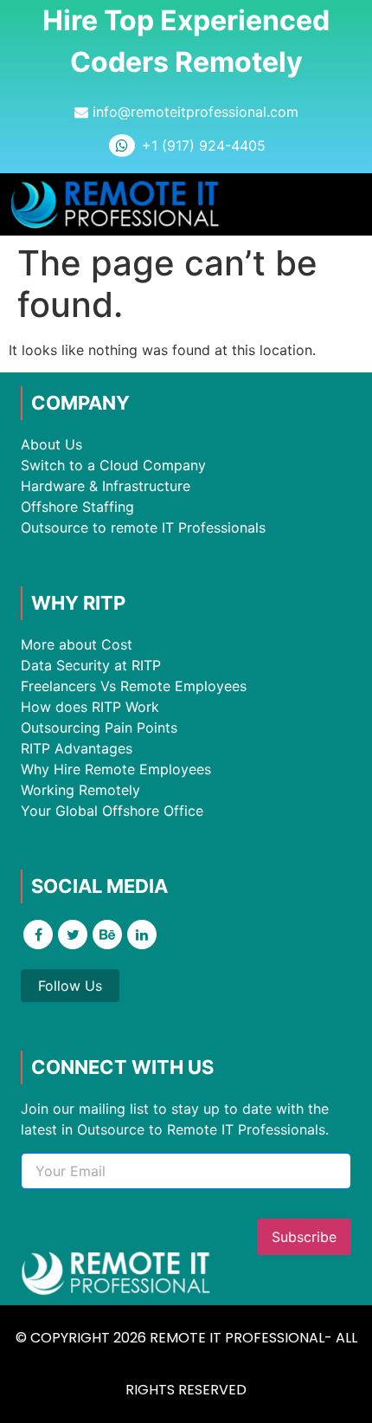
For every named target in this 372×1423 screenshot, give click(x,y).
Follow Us (70, 985)
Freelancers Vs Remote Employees (134, 686)
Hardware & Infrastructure (105, 486)
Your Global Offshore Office (112, 810)
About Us (51, 444)
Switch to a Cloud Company (113, 465)
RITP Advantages (76, 748)
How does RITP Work (90, 706)
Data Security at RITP (91, 665)
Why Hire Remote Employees (116, 769)
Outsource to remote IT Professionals (143, 527)
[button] (345, 205)
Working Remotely (80, 790)
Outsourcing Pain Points (99, 727)
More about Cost (76, 644)
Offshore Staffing (77, 506)
